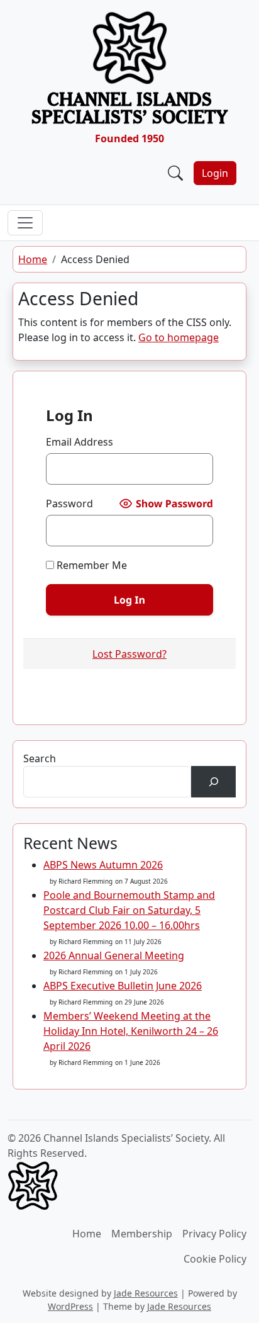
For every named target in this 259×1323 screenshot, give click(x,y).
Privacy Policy (214, 1234)
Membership (141, 1234)
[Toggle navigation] (25, 222)
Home (32, 259)
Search (39, 758)
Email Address (79, 442)
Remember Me (90, 565)
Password (69, 503)
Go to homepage (178, 337)
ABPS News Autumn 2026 (103, 865)
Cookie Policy (215, 1259)
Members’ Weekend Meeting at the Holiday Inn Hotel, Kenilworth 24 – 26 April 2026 (130, 1031)
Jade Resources (146, 1293)
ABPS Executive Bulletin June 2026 (122, 986)
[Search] (213, 781)
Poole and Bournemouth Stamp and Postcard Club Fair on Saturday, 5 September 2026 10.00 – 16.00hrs (129, 910)
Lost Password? (129, 654)
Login (215, 173)
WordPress (70, 1306)
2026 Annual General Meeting (113, 955)
